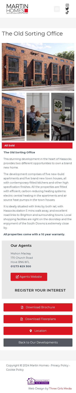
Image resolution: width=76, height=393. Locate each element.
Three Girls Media (60, 388)
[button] (57, 9)
